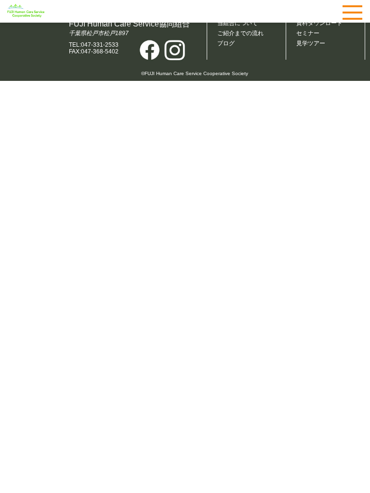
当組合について (237, 23)
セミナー (307, 33)
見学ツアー (310, 43)
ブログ (226, 43)
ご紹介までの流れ (240, 33)
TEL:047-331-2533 (94, 44)
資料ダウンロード (319, 23)
